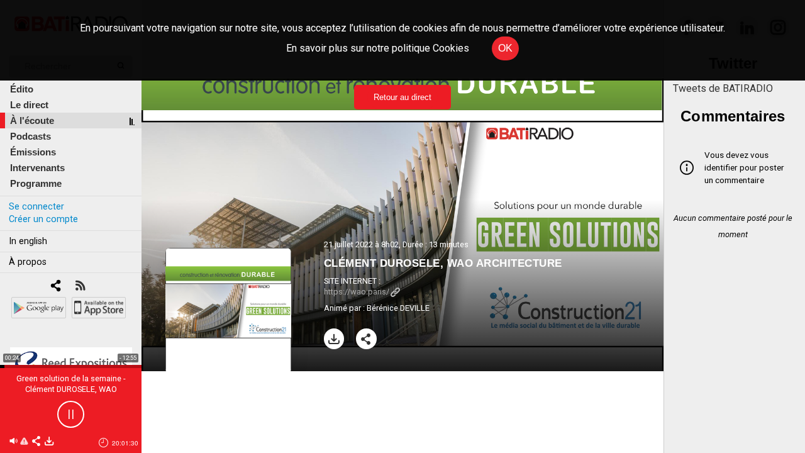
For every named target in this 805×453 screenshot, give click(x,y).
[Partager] (366, 338)
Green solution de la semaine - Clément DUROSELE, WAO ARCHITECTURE (71, 389)
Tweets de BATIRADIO (723, 88)
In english (28, 241)
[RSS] (80, 286)
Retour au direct (402, 97)
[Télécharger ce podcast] (49, 441)
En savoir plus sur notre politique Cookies (377, 48)
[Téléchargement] (334, 338)
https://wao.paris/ (356, 291)
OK (505, 48)
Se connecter (36, 206)
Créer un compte (43, 219)
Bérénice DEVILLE (398, 308)
